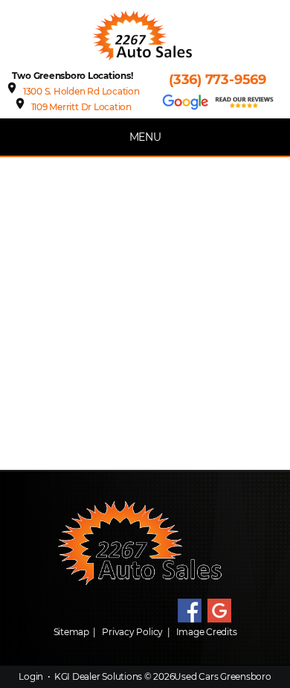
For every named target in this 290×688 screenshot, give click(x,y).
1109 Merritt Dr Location (81, 106)
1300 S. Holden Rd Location (81, 91)
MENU (145, 137)
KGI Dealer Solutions (98, 676)
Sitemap (71, 631)
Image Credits (206, 631)
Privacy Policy (132, 631)
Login (31, 676)
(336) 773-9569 (217, 79)
